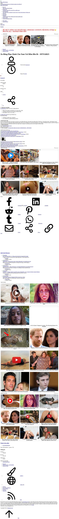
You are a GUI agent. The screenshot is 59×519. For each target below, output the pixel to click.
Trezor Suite (7, 279)
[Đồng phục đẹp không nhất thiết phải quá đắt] (9, 144)
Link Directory (5, 11)
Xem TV (4, 13)
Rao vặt (4, 7)
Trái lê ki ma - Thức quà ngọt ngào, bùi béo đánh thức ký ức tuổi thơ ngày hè (17, 261)
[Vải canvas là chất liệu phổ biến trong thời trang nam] (10, 133)
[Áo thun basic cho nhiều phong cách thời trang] (9, 131)
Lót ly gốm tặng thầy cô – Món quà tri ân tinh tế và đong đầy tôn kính (15, 256)
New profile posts (16, 10)
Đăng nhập (2, 24)
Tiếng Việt (22, 484)
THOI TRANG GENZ (17, 141)
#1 (3, 105)
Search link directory (22, 12)
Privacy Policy (5, 488)
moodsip (6, 258)
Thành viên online (4, 443)
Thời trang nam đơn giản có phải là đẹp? (7, 136)
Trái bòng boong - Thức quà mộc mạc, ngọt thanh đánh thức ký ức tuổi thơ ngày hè (18, 266)
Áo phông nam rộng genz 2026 (6, 141)
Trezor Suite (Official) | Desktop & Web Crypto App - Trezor (14, 277)
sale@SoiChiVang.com (7, 125)
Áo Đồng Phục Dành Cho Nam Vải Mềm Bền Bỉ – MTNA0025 (19, 127)
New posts (5, 8)
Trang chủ (4, 490)
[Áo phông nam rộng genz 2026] (3, 140)
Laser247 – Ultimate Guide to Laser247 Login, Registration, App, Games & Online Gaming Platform (21, 271)
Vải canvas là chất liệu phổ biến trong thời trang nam (10, 134)
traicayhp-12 (7, 263)
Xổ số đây (5, 14)
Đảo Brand (21, 132)
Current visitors (5, 16)
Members (4, 15)
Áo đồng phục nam (4, 114)
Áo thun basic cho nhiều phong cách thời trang (8, 132)
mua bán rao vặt (26, 501)
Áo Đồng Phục (3, 108)
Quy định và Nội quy (7, 487)
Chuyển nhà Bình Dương (7, 18)
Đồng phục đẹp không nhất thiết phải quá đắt (8, 145)
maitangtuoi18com (6, 461)
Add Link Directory (5, 253)
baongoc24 (28, 64)
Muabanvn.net (10, 508)
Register (1, 26)
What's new (5, 9)
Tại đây (32, 504)
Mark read (28, 12)
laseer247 (7, 273)
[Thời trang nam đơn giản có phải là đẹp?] (8, 135)
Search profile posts (18, 16)
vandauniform (21, 145)
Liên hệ (4, 486)
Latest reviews (15, 12)
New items (5, 12)
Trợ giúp (4, 489)
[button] (1, 3)
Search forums (9, 8)
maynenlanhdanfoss (6, 445)
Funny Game (5, 17)
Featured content (6, 10)
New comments (10, 12)
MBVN (21, 475)
